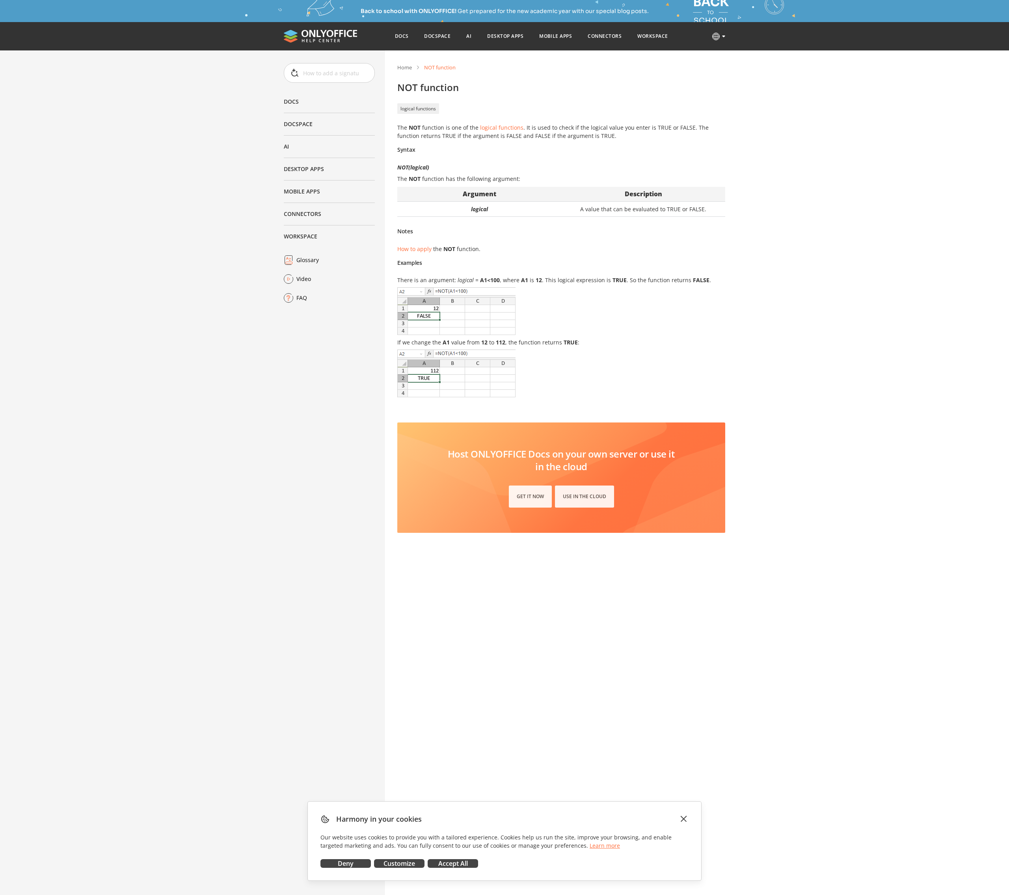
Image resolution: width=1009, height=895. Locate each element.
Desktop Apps (304, 169)
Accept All (453, 863)
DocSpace (298, 124)
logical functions (418, 108)
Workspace (300, 236)
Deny (346, 863)
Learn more (605, 845)
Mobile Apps (302, 191)
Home (404, 67)
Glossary (307, 260)
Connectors (302, 214)
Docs (291, 101)
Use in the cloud (584, 496)
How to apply (414, 249)
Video (303, 279)
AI (286, 146)
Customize (399, 863)
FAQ (301, 297)
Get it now (530, 496)
